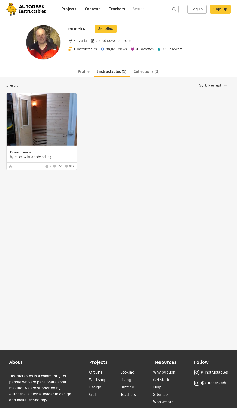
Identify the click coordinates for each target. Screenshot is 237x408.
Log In (197, 9)
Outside (127, 387)
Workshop (97, 379)
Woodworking (41, 157)
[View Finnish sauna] (42, 120)
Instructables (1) (111, 71)
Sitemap (160, 394)
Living (125, 379)
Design (95, 387)
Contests (92, 9)
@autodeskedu (214, 383)
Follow (108, 29)
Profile (84, 71)
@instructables (214, 372)
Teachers (117, 9)
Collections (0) (146, 71)
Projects (69, 9)
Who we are (163, 402)
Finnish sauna (21, 152)
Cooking (127, 372)
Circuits (95, 372)
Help (157, 387)
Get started (163, 379)
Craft (93, 394)
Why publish (164, 372)
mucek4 (20, 157)
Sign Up (220, 9)
